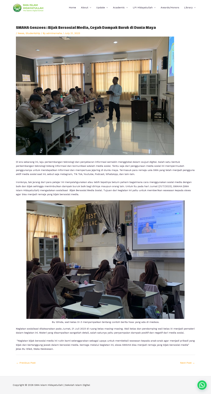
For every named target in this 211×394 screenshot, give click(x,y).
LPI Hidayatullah (143, 7)
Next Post (187, 362)
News (21, 33)
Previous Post (26, 362)
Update (100, 7)
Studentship (33, 33)
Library (188, 7)
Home (72, 7)
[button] (202, 385)
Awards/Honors (170, 7)
